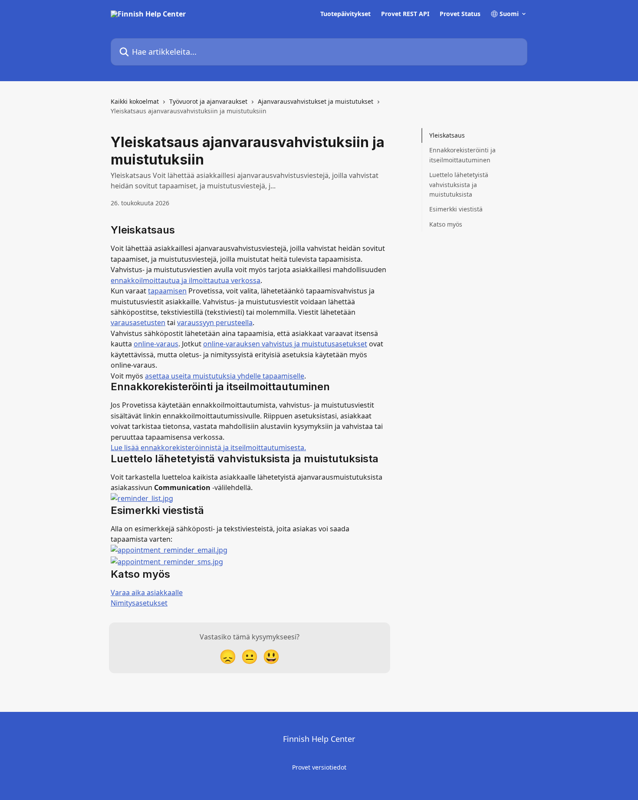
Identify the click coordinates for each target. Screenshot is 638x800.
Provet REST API (405, 14)
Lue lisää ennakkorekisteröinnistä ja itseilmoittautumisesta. (208, 447)
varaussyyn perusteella (215, 322)
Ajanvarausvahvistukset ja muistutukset (315, 101)
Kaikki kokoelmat (135, 101)
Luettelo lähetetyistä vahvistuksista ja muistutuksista (458, 184)
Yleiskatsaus (447, 135)
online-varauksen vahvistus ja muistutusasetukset (285, 344)
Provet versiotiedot (319, 767)
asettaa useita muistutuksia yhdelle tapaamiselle (224, 376)
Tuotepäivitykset (345, 14)
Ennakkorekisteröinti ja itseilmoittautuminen (462, 155)
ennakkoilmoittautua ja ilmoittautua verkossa (185, 280)
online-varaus (156, 344)
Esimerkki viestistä (456, 209)
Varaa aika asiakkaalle (147, 592)
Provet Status (460, 14)
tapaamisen (167, 291)
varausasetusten (138, 322)
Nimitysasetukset (139, 603)
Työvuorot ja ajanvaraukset (208, 101)
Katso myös (445, 224)
